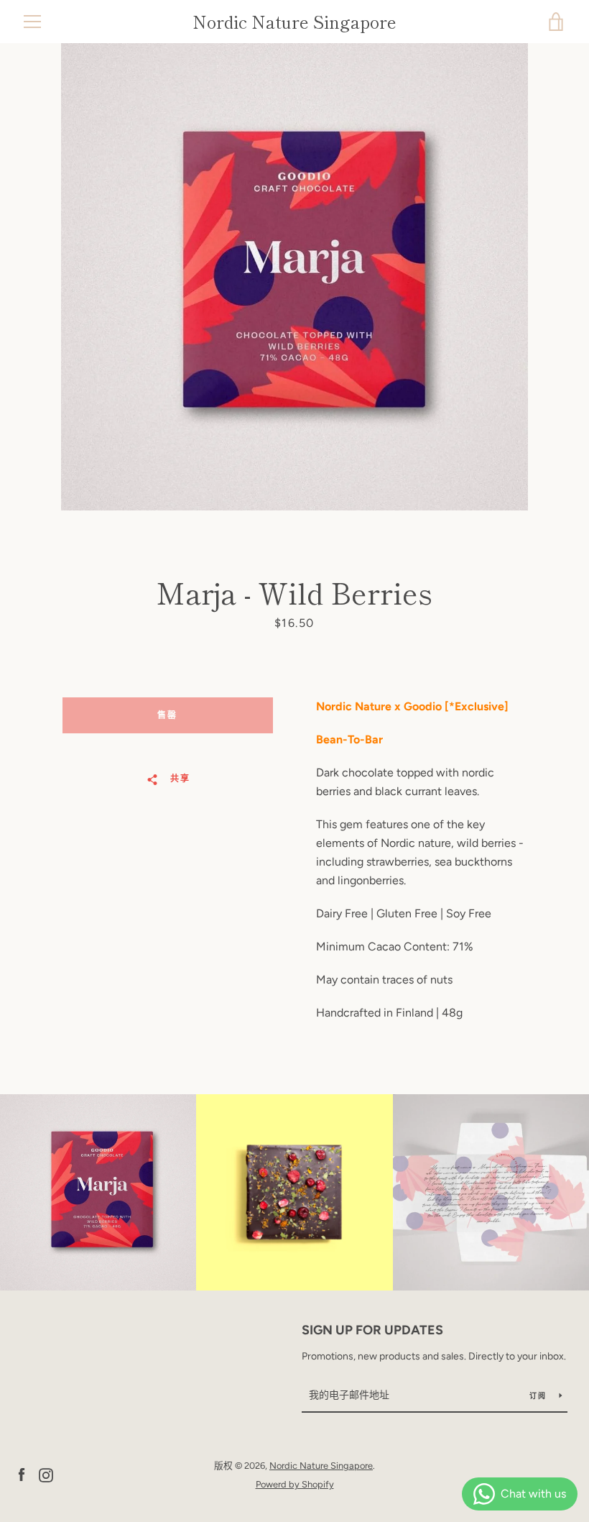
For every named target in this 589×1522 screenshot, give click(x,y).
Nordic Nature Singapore (294, 22)
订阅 (538, 1395)
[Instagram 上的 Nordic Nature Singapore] (46, 1474)
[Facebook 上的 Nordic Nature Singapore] (21, 1474)
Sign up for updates (372, 1330)
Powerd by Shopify (295, 1484)
